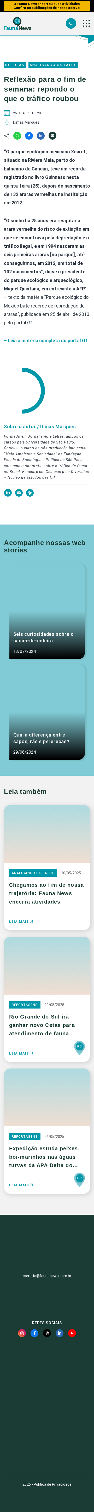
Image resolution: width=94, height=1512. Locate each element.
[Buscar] (71, 23)
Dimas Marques (58, 426)
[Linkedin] (41, 136)
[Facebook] (29, 136)
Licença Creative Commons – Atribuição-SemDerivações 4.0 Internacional (47, 1449)
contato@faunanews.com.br (47, 1276)
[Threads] (47, 1333)
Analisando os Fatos (53, 65)
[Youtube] (72, 1333)
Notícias (15, 65)
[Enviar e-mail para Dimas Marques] (19, 495)
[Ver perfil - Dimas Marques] (24, 391)
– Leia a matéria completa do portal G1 (46, 340)
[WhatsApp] (17, 136)
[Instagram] (22, 1333)
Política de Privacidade (53, 1484)
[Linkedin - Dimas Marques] (8, 495)
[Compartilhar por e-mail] (52, 136)
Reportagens (25, 1005)
